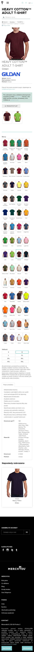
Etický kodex (5, 589)
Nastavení (7, 648)
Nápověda (6, 25)
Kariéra (3, 607)
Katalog (12, 22)
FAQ (2, 604)
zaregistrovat (14, 100)
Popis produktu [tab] (8, 385)
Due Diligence (6, 592)
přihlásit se (18, 96)
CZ (30, 3)
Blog (3, 586)
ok (27, 532)
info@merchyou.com (8, 89)
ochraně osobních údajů (8, 644)
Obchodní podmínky (8, 610)
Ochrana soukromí (7, 613)
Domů (5, 22)
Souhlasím (27, 648)
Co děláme (5, 583)
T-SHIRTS (20, 22)
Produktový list (12, 106)
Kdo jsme (4, 580)
